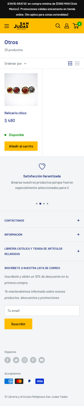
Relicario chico (15, 113)
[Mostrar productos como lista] (77, 63)
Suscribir (18, 324)
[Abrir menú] (6, 26)
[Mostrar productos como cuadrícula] (70, 63)
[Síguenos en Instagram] (25, 360)
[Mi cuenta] (67, 25)
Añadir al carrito (21, 146)
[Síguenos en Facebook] (7, 360)
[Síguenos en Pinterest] (33, 360)
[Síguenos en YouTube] (42, 360)
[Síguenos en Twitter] (16, 360)
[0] (76, 26)
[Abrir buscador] (58, 25)
